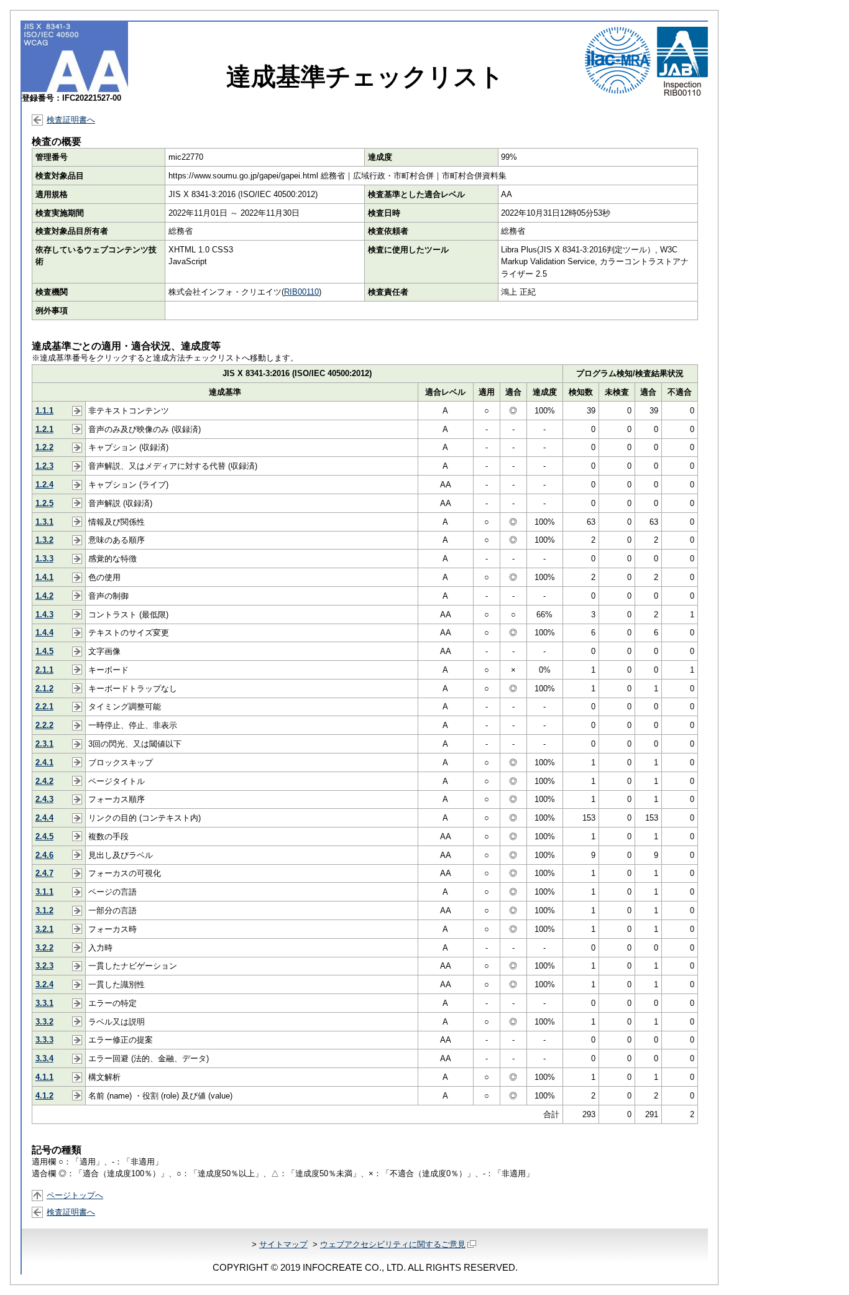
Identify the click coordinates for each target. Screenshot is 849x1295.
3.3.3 (44, 1039)
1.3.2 (44, 540)
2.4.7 (44, 873)
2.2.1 (44, 706)
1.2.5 (44, 503)
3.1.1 (44, 891)
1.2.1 (44, 429)
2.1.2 (44, 688)
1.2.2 (44, 447)
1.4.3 (44, 614)
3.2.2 (44, 947)
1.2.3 (44, 466)
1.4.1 (44, 577)
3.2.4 (44, 984)
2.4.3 (44, 799)
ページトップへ (75, 1195)
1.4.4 (44, 632)
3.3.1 (44, 1003)
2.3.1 (44, 744)
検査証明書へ (71, 119)
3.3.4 (44, 1058)
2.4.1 (44, 762)
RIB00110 (301, 292)
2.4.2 (44, 781)
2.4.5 (44, 836)
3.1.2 (44, 910)
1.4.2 (44, 596)
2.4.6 (44, 855)
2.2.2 (44, 725)
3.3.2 (44, 1021)
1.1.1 (44, 410)
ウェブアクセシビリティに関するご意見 (393, 1244)
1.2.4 (44, 484)
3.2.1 (44, 929)
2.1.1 (44, 670)
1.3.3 (44, 558)
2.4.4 (44, 818)
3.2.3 (44, 965)
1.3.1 (44, 522)
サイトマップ (283, 1244)
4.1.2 (44, 1095)
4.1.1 (44, 1077)
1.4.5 (44, 651)
